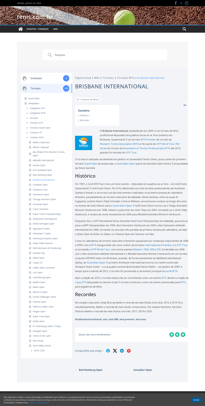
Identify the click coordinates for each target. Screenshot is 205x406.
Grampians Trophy (42, 233)
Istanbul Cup (39, 253)
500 (152, 249)
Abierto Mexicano (41, 142)
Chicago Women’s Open (44, 199)
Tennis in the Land (42, 335)
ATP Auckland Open (42, 170)
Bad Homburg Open (42, 174)
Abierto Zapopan (41, 147)
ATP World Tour (101, 249)
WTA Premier (148, 139)
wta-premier (126, 319)
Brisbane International (43, 179)
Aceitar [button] (196, 399)
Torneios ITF (36, 132)
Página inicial (83, 77)
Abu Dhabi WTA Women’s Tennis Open (49, 154)
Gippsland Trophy (41, 228)
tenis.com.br (35, 16)
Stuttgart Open (40, 331)
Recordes (84, 120)
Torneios (108, 77)
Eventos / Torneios (37, 29)
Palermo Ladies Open (43, 306)
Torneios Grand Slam (40, 127)
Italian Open (38, 257)
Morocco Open (40, 292)
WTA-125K (39, 350)
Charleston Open (41, 194)
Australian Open (126, 163)
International (152, 245)
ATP (163, 278)
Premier (167, 245)
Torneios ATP (36, 122)
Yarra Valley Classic (42, 345)
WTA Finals (38, 340)
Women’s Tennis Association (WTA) (120, 144)
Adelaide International (43, 160)
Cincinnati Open (40, 204)
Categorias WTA (37, 113)
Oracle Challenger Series (44, 296)
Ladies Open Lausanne (44, 267)
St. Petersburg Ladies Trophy (47, 326)
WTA (93, 245)
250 (159, 249)
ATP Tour (131, 152)
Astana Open (39, 165)
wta (105, 319)
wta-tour (141, 319)
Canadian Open (40, 184)
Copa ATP (80, 282)
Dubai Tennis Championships (47, 214)
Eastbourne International (45, 218)
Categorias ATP (37, 108)
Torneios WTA (37, 137)
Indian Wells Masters (43, 243)
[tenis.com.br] (20, 29)
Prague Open (39, 311)
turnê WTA (171, 271)
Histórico (84, 115)
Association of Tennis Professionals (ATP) (146, 148)
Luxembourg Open (42, 277)
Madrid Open (39, 282)
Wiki (55, 29)
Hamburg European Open (45, 238)
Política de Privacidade (38, 402)
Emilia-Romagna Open (43, 223)
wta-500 (113, 319)
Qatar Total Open (41, 316)
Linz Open (37, 272)
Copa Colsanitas (40, 209)
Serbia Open (39, 321)
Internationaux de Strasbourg (47, 248)
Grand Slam (90, 163)
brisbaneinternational (88, 319)
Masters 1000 (141, 249)
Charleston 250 (40, 189)
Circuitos (34, 118)
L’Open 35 (37, 262)
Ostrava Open (39, 301)
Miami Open (39, 287)
